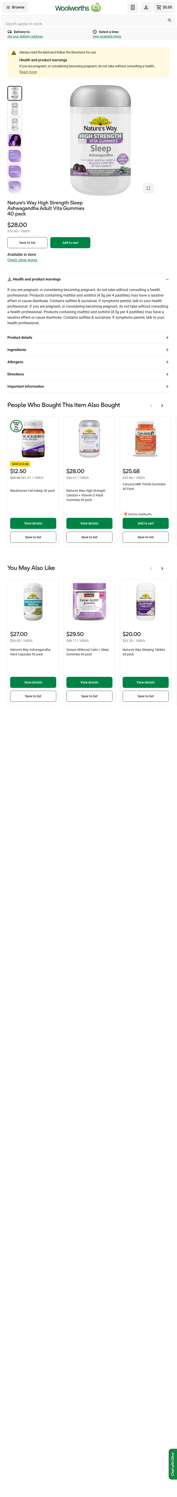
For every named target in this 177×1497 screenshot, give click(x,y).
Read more (28, 72)
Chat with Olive (173, 1464)
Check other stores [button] (22, 260)
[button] (15, 93)
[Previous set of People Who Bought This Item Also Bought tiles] (151, 405)
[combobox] (88, 20)
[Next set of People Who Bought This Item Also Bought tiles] (162, 405)
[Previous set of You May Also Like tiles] (151, 568)
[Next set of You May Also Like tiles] (162, 568)
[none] (146, 7)
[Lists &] (132, 7)
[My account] (146, 7)
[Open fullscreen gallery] (148, 188)
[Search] (170, 20)
